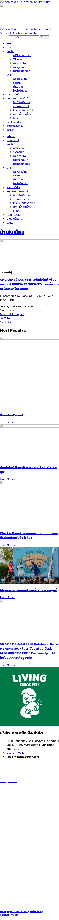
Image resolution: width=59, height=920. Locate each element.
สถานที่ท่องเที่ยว (22, 114)
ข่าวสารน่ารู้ (13, 47)
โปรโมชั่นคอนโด (21, 71)
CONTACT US (11, 904)
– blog (4, 851)
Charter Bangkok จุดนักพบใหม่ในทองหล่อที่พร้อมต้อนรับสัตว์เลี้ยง (29, 535)
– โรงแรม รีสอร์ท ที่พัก (12, 867)
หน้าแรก (11, 43)
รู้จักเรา (10, 130)
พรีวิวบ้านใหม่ (20, 79)
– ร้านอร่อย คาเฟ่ (9, 855)
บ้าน (9, 75)
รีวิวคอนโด (19, 59)
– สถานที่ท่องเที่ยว (10, 863)
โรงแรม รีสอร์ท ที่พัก (24, 110)
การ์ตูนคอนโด (20, 67)
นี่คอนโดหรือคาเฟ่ (11, 415)
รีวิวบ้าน (17, 83)
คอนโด (10, 51)
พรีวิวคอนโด (10, 789)
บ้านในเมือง (12, 232)
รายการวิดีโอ (13, 94)
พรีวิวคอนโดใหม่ (22, 55)
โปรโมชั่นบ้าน (20, 90)
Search (4, 37)
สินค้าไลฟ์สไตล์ (21, 102)
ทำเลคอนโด (19, 63)
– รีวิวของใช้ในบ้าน (10, 859)
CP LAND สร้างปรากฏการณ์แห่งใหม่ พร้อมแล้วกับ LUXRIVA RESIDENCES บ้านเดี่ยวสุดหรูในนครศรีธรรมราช (29, 284)
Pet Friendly (14, 122)
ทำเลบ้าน (18, 87)
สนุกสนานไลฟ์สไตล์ (17, 98)
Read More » (7, 422)
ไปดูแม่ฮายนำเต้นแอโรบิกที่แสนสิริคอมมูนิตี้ (28, 590)
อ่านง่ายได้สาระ (15, 126)
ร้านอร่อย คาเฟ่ (21, 106)
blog (16, 118)
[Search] (41, 311)
